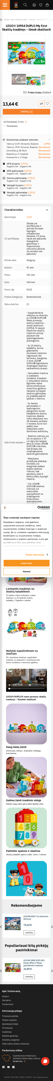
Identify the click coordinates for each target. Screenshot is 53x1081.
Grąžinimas (7, 1032)
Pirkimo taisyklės (9, 1020)
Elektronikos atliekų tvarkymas (15, 1044)
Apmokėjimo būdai (10, 1024)
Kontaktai (6, 1000)
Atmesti (26, 571)
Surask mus (17, 1061)
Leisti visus (26, 563)
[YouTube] (8, 1067)
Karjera (5, 996)
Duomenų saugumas (11, 1040)
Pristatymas (7, 1028)
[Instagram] (13, 1067)
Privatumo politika (10, 1016)
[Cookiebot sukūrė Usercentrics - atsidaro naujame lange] (38, 508)
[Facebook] (3, 1067)
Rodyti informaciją (35, 554)
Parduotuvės (7, 1004)
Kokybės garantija (10, 1036)
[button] (26, 139)
